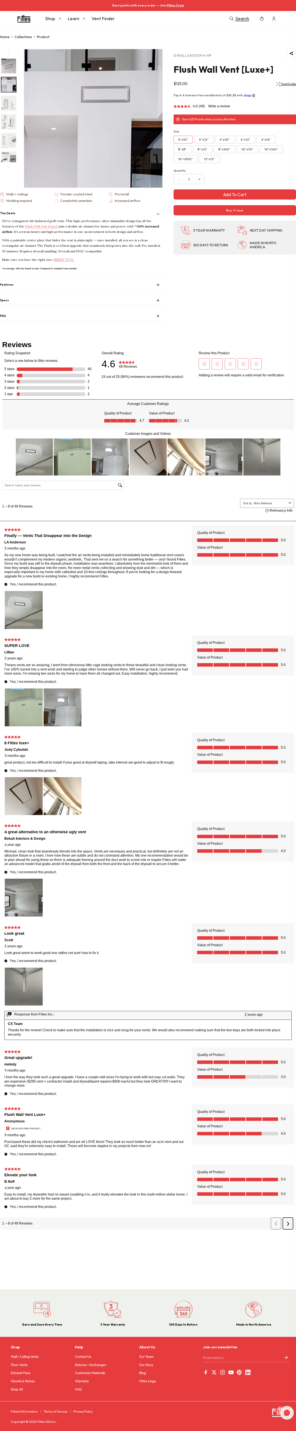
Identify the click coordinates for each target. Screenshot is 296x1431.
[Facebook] (205, 1372)
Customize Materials (90, 1373)
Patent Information (24, 1411)
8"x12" (203, 149)
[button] (53, 18)
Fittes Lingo (147, 1381)
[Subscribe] (286, 1358)
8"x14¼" (224, 149)
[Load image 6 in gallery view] (8, 159)
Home (4, 37)
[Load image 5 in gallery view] (8, 140)
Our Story (146, 1365)
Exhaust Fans (20, 1373)
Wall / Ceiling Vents (25, 1357)
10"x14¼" (271, 149)
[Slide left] (8, 53)
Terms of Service (55, 1411)
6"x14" (266, 140)
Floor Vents (19, 1365)
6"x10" (225, 140)
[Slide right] (8, 167)
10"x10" (247, 149)
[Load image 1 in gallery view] (8, 66)
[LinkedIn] (247, 1372)
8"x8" (182, 149)
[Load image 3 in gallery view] (8, 103)
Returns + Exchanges (90, 1365)
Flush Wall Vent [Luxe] (41, 226)
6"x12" (245, 140)
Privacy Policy (83, 1411)
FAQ (78, 1389)
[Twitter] (214, 1372)
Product (43, 37)
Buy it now (234, 210)
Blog (142, 1373)
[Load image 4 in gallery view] (8, 121)
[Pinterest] (239, 1372)
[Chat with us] (287, 1413)
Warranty (82, 1381)
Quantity (180, 170)
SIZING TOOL (64, 260)
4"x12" (204, 140)
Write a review (219, 106)
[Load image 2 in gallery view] (8, 84)
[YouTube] (231, 1372)
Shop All (17, 1389)
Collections (23, 37)
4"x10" (183, 140)
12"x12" (209, 159)
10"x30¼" (185, 159)
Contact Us (83, 1357)
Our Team (146, 1357)
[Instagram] (222, 1372)
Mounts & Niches (23, 1381)
